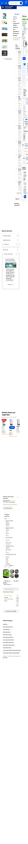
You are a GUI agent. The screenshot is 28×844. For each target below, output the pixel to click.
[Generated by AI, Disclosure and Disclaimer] (8, 567)
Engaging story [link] (9, 537)
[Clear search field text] (19, 3)
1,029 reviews (12, 502)
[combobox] (15, 3)
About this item (7, 231)
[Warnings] (18, 250)
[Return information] (23, 40)
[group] (19, 37)
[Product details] (18, 236)
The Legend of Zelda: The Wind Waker (11, 652)
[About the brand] (16, 254)
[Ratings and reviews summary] (18, 497)
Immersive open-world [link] (11, 554)
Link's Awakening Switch (8, 639)
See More (10, 284)
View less (11, 565)
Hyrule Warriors (6, 629)
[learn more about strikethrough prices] (26, 21)
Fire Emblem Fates (7, 647)
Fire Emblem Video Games (8, 645)
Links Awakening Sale (8, 626)
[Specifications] (18, 240)
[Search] (21, 3)
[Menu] (2, 3)
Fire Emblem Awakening (8, 642)
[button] (16, 47)
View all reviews (8, 508)
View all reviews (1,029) (10, 611)
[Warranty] (16, 244)
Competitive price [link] (10, 545)
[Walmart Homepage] (6, 3)
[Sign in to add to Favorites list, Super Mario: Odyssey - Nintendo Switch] (19, 423)
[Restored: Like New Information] (26, 53)
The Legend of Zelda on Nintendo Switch (12, 650)
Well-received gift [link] (10, 527)
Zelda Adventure (6, 632)
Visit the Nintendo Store (15, 18)
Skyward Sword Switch (8, 637)
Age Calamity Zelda (7, 634)
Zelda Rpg (5, 624)
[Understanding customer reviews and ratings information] (16, 504)
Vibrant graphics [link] (9, 520)
